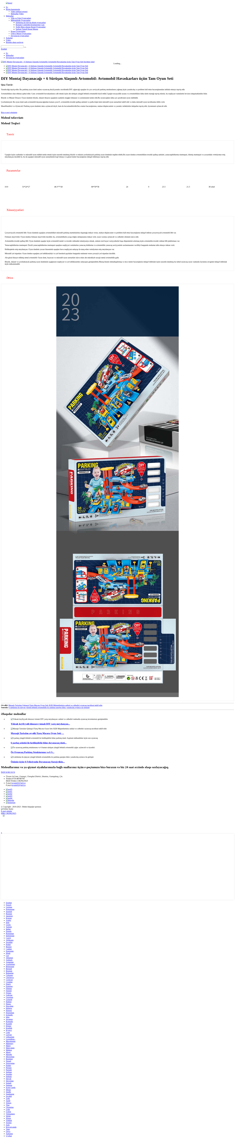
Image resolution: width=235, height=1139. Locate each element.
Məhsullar (10, 16)
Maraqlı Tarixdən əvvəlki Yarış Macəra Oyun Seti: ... (37, 733)
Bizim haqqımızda (13, 9)
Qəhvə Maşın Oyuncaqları (21, 34)
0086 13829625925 (8, 813)
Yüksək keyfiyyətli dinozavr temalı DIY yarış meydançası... (40, 724)
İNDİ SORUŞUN (8, 772)
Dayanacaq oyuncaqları (20, 36)
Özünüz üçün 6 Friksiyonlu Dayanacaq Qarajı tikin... (38, 761)
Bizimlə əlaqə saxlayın (14, 42)
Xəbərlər (9, 38)
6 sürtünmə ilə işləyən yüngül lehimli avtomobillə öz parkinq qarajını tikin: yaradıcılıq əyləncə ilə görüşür (49, 707)
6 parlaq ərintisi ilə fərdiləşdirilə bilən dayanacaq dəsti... (39, 743)
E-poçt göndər (6, 811)
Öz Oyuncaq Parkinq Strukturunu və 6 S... (32, 752)
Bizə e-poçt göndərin (9, 112)
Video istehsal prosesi (19, 12)
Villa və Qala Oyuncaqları (21, 18)
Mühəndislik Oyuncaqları (20, 20)
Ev (7, 7)
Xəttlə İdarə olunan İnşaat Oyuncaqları (31, 27)
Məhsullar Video (17, 14)
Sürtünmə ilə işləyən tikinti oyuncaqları (31, 23)
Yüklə (8, 40)
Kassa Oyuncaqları (18, 31)
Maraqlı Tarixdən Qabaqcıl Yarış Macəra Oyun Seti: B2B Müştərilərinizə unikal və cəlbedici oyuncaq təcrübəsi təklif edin (55, 705)
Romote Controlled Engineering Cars (30, 25)
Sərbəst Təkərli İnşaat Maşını (27, 29)
